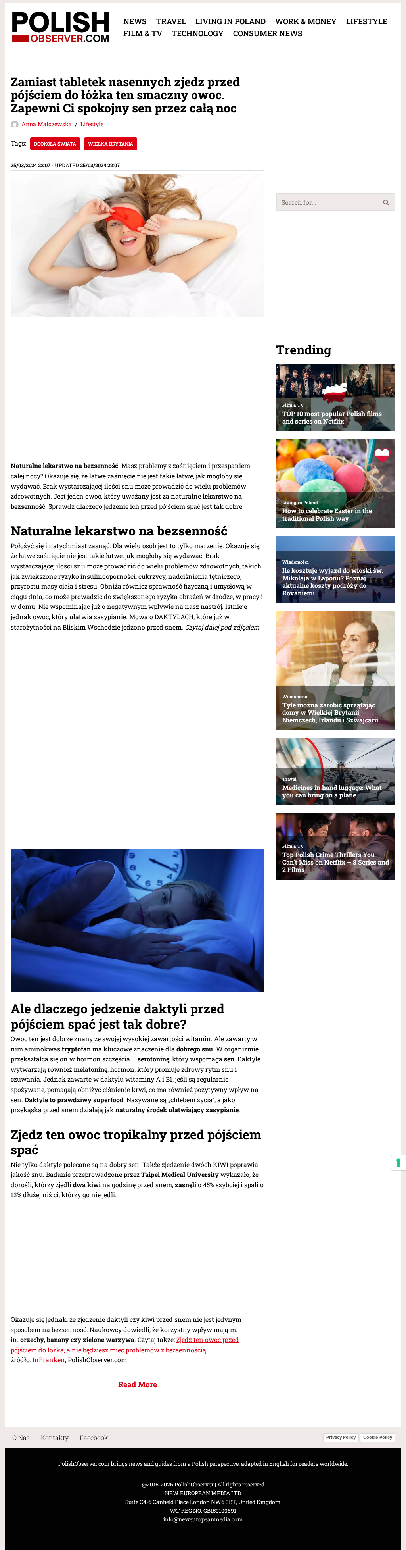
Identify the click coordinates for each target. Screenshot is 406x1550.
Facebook (94, 1437)
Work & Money (306, 21)
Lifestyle (366, 21)
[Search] (386, 202)
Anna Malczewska (46, 124)
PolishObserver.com (84, 1463)
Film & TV (142, 33)
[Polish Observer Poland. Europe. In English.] (60, 27)
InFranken (49, 1360)
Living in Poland (230, 21)
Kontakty (55, 1437)
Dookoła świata (55, 144)
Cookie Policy (377, 1437)
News (135, 21)
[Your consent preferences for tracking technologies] (398, 1162)
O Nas (21, 1437)
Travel (171, 21)
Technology (198, 33)
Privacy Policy (341, 1437)
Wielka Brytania (110, 144)
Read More (137, 1384)
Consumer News (268, 33)
